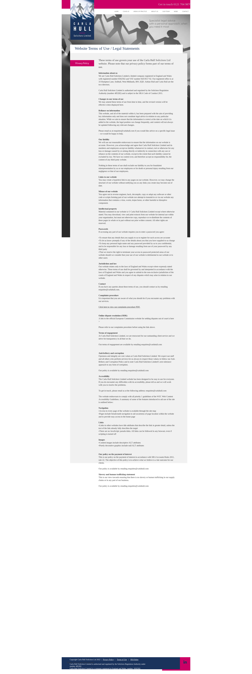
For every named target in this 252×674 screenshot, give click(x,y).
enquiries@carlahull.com (124, 131)
